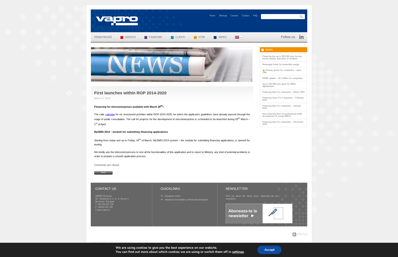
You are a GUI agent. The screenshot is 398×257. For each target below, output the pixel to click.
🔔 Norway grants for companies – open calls (281, 71)
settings (238, 252)
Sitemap (223, 15)
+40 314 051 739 (105, 204)
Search (301, 16)
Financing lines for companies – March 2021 (283, 92)
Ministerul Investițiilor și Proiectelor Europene (186, 200)
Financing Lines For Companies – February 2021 (283, 99)
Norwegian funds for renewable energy (280, 64)
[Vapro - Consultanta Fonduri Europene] (117, 20)
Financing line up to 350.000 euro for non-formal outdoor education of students (282, 57)
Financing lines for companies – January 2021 (281, 107)
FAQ (255, 15)
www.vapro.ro (103, 210)
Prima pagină (103, 37)
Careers (234, 15)
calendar (110, 114)
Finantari (155, 37)
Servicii (130, 37)
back (103, 172)
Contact (245, 15)
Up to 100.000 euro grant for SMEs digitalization (279, 85)
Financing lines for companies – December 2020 (282, 123)
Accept (269, 250)
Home (212, 15)
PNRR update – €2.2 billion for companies (282, 78)
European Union (172, 196)
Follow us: (288, 37)
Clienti (180, 37)
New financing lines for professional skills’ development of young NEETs (282, 115)
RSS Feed (302, 234)
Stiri (202, 37)
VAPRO (222, 37)
